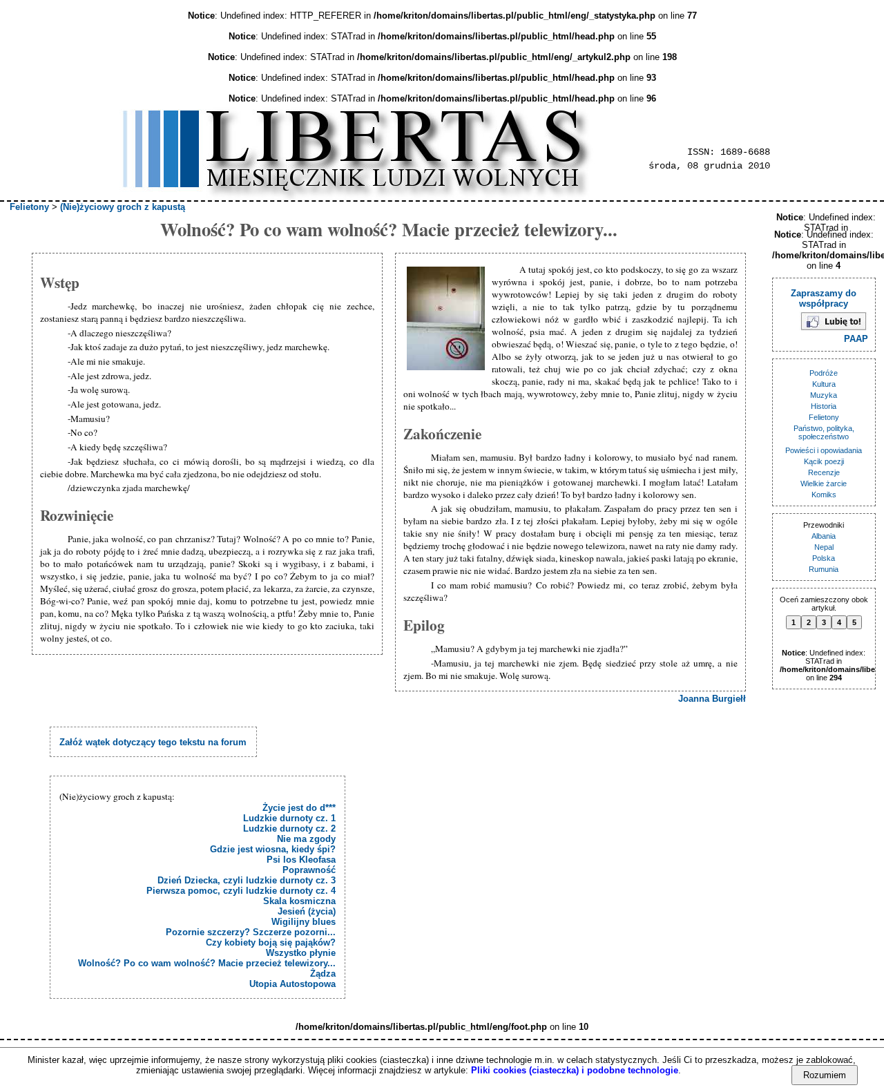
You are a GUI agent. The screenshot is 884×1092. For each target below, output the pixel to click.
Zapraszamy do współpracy (823, 298)
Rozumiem (824, 1075)
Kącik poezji (824, 461)
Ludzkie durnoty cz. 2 (289, 828)
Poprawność (309, 870)
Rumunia (823, 569)
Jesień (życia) (307, 911)
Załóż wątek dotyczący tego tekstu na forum (153, 742)
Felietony (29, 207)
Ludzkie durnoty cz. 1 (289, 818)
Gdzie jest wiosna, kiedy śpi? (273, 849)
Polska (823, 558)
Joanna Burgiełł (712, 698)
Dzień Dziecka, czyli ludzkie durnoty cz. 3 (246, 880)
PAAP (856, 339)
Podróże (823, 373)
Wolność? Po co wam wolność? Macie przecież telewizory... (207, 963)
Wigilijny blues (303, 922)
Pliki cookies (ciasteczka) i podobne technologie (574, 1070)
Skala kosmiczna (299, 901)
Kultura (824, 384)
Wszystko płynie (301, 953)
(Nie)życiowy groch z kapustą (122, 207)
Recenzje (824, 472)
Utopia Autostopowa (292, 984)
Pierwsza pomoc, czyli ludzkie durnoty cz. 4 (241, 890)
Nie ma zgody (306, 839)
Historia (823, 406)
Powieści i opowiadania (823, 450)
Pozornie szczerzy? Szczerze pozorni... (251, 932)
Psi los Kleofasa (301, 859)
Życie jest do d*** (299, 808)
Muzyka (823, 395)
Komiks (823, 494)
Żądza (323, 973)
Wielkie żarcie (823, 483)
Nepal (824, 547)
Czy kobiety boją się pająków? (271, 942)
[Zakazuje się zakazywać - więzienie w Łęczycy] (447, 319)
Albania (823, 536)
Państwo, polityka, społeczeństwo (824, 432)
